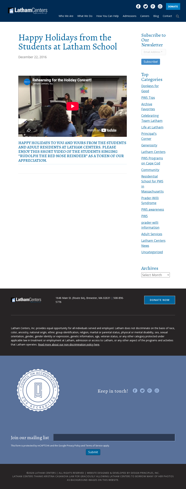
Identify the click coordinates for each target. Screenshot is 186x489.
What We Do (84, 16)
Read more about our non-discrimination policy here (68, 344)
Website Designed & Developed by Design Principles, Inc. (123, 472)
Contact (167, 16)
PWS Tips (148, 97)
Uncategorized (152, 252)
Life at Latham (152, 127)
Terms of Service (94, 445)
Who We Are (66, 16)
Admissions (129, 16)
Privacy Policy (73, 445)
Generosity (149, 145)
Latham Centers (153, 152)
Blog (156, 16)
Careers (144, 16)
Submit (93, 452)
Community (150, 170)
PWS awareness (152, 209)
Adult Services (151, 234)
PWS (144, 216)
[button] (178, 16)
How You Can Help (107, 16)
